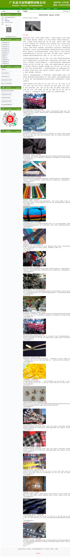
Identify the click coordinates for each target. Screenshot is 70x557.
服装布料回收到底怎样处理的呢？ (7, 90)
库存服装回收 (4, 63)
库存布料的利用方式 (5, 73)
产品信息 (28, 8)
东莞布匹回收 (4, 42)
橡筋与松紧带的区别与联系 (6, 80)
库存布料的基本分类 (5, 76)
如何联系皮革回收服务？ (6, 97)
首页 (21, 8)
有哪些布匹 (3, 69)
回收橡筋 (4, 55)
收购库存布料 (4, 46)
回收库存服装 (4, 50)
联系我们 (55, 8)
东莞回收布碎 (4, 52)
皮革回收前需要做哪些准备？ (7, 104)
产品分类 (35, 8)
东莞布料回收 (4, 48)
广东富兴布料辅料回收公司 (28, 113)
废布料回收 (4, 54)
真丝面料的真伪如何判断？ (6, 94)
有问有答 (48, 8)
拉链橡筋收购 (4, 61)
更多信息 (24, 545)
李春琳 (56, 549)
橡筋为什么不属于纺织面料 (6, 83)
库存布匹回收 (4, 44)
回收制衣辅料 (4, 59)
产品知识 (42, 8)
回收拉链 (4, 57)
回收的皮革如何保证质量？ (6, 101)
